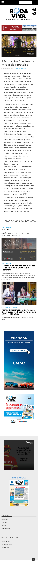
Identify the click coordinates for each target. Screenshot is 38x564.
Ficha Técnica (6, 541)
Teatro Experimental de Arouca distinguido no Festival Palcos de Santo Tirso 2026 (19, 312)
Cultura (17, 68)
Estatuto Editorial (7, 544)
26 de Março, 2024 (8, 68)
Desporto (4, 522)
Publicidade (5, 547)
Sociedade (13, 308)
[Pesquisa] (34, 2)
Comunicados (6, 528)
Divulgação (24, 68)
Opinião (4, 525)
